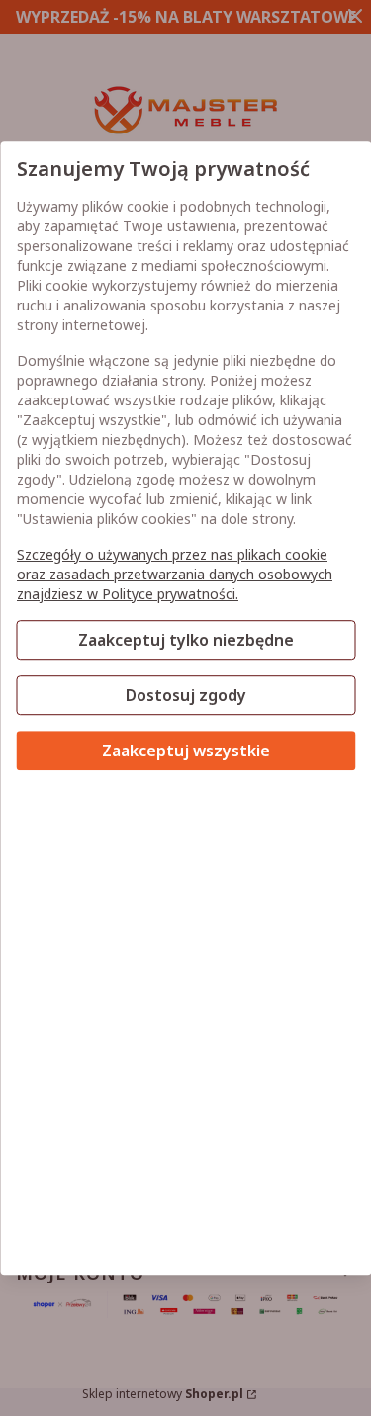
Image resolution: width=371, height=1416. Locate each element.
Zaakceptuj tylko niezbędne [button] (186, 640)
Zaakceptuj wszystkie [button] (186, 750)
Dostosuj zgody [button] (186, 695)
